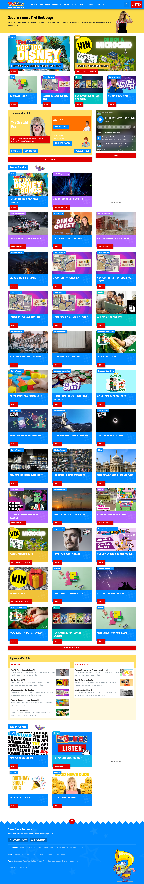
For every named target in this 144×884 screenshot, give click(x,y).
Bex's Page (16, 151)
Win (41, 4)
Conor (50, 854)
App (104, 4)
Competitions (48, 847)
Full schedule (82, 151)
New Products (78, 847)
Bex (45, 854)
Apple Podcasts (20, 840)
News (22, 847)
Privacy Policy (42, 861)
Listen (136, 4)
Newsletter (39, 840)
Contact (98, 4)
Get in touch (30, 151)
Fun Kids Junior (59, 854)
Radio (33, 4)
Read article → (62, 766)
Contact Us (18, 861)
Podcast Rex (73, 861)
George (36, 854)
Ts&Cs (33, 861)
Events (90, 4)
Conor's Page (61, 127)
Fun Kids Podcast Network (58, 861)
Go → (13, 71)
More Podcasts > (115, 155)
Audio (33, 847)
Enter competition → (86, 71)
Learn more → (61, 207)
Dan (41, 854)
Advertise (26, 861)
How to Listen (27, 854)
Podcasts (56, 4)
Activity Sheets (59, 847)
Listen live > (50, 159)
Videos (47, 4)
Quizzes (67, 4)
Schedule (17, 854)
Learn (81, 4)
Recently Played (62, 143)
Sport (28, 847)
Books (74, 4)
